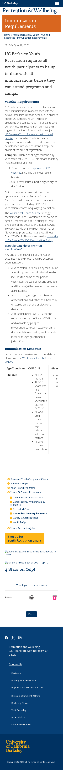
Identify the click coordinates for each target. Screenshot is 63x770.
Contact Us (15, 664)
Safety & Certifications (25, 517)
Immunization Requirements (30, 513)
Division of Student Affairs (25, 695)
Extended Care (21, 509)
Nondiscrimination (21, 724)
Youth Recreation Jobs (22, 528)
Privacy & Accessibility (23, 680)
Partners (16, 673)
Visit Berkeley (18, 710)
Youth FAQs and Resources (25, 492)
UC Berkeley (10, 3)
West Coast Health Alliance (25, 213)
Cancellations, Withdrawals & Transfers (27, 503)
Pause (31, 614)
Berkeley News (19, 703)
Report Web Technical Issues (27, 687)
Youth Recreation (22, 34)
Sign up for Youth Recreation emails (25, 538)
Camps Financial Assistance (28, 497)
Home (7, 34)
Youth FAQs (19, 522)
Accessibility (18, 717)
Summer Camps (19, 483)
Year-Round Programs (23, 487)
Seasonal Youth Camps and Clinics (29, 479)
